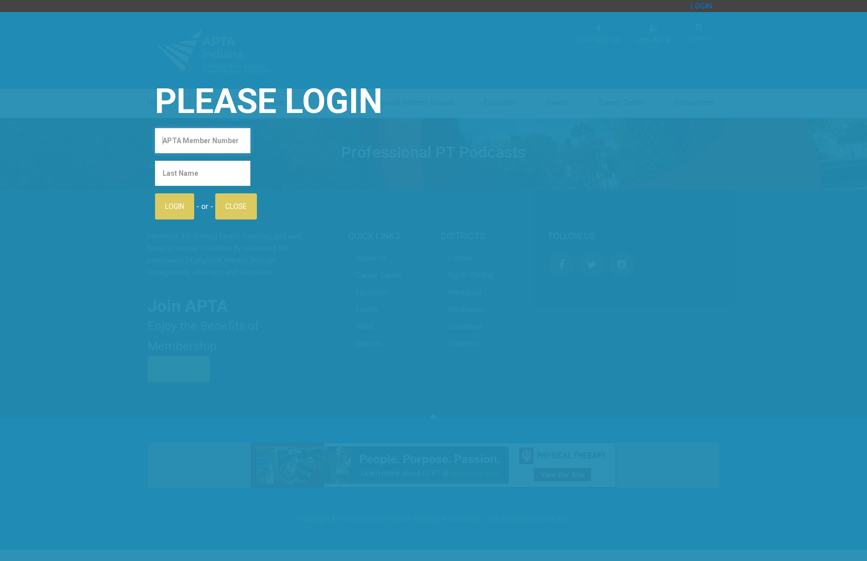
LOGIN (701, 6)
